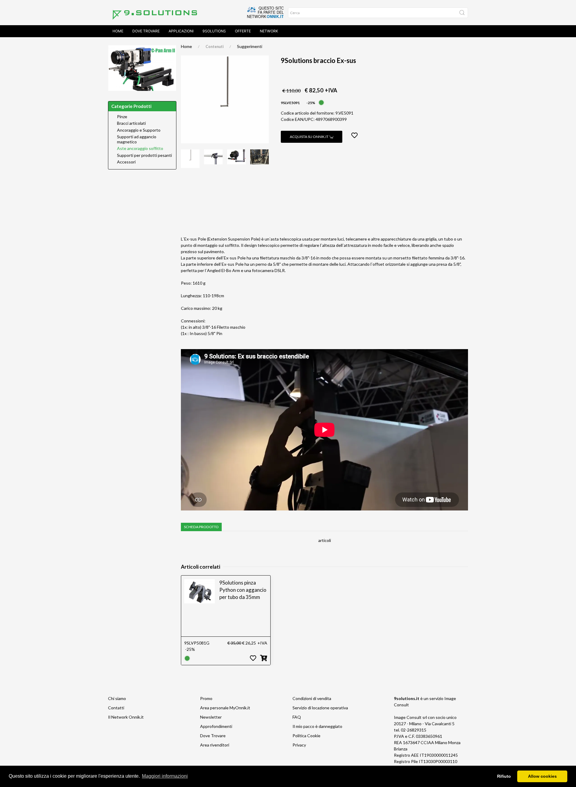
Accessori (126, 162)
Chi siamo (117, 698)
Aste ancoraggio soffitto (140, 148)
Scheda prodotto (201, 527)
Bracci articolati (131, 123)
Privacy (299, 744)
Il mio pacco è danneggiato (317, 726)
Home (117, 31)
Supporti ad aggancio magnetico (136, 139)
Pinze (122, 116)
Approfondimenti (216, 726)
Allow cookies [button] (542, 776)
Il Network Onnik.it (126, 717)
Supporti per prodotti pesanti (144, 155)
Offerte (243, 31)
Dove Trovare (213, 735)
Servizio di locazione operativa (320, 707)
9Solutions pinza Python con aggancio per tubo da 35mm (242, 589)
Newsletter (211, 717)
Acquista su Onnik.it (309, 136)
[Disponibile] (321, 102)
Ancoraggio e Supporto (138, 130)
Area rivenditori (214, 744)
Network (269, 31)
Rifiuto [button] (504, 776)
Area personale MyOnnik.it (225, 707)
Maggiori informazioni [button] (165, 776)
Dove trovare (146, 31)
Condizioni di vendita (311, 698)
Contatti (116, 707)
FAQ (296, 717)
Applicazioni (181, 31)
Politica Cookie (306, 735)
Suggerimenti (249, 46)
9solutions (214, 31)
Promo (206, 698)
